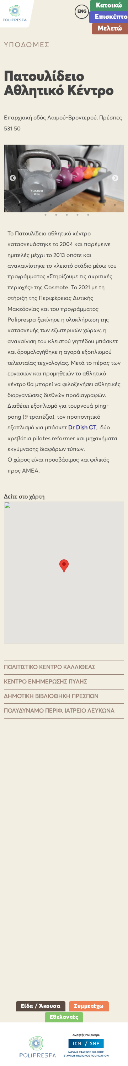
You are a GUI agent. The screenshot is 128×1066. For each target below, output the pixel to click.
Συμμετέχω (89, 1006)
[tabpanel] (64, 178)
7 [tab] (82, 204)
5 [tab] (61, 204)
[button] (64, 566)
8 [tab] (93, 204)
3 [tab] (40, 204)
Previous (12, 178)
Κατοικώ (109, 5)
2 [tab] (29, 204)
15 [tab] (88, 214)
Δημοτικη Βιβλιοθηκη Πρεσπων (51, 696)
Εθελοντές (64, 1017)
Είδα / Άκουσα (41, 1006)
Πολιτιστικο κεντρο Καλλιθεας (49, 667)
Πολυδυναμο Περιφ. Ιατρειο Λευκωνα (59, 711)
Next (115, 178)
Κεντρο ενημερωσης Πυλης (45, 682)
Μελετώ (110, 28)
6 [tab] (72, 204)
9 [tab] (104, 204)
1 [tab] (18, 204)
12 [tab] (56, 214)
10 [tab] (114, 204)
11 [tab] (45, 214)
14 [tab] (77, 214)
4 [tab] (50, 204)
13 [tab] (66, 214)
